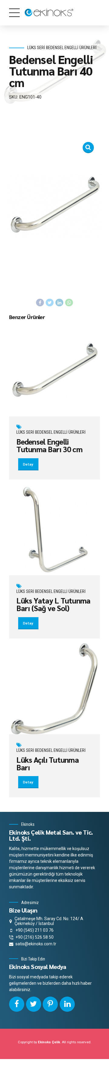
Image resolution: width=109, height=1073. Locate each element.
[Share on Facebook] (40, 303)
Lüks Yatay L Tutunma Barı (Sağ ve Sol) (53, 604)
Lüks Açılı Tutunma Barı (47, 763)
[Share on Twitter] (50, 303)
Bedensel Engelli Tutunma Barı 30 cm (49, 445)
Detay (28, 464)
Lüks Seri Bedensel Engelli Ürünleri (62, 47)
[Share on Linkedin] (59, 303)
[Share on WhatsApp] (69, 303)
